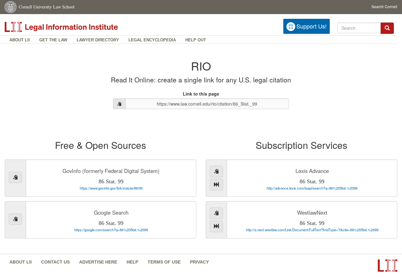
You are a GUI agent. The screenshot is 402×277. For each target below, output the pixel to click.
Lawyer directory (98, 40)
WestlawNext (312, 212)
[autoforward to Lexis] (216, 185)
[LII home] (75, 26)
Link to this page (201, 94)
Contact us (55, 261)
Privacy (199, 261)
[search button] (387, 28)
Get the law (53, 40)
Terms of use (164, 261)
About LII (19, 40)
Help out (195, 40)
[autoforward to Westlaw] (216, 226)
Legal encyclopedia (152, 40)
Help (132, 261)
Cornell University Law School (46, 7)
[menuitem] (20, 40)
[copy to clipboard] (119, 103)
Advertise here (98, 261)
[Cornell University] (11, 7)
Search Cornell (384, 6)
